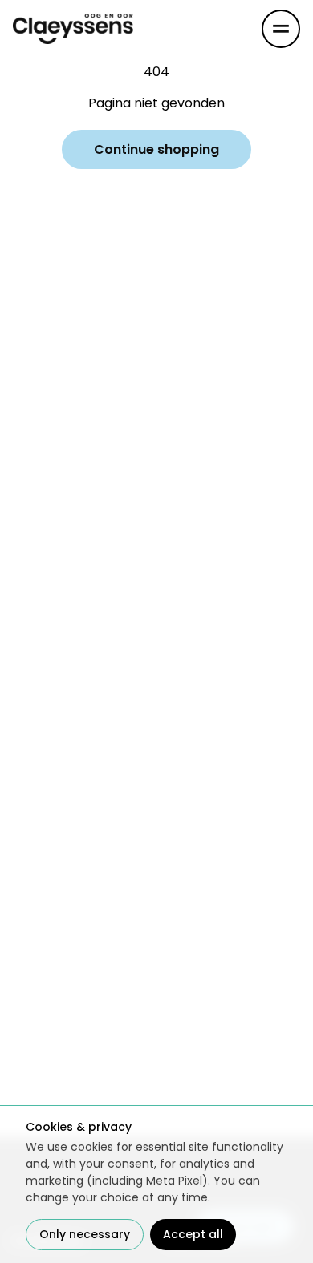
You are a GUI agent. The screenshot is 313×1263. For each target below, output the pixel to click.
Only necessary (84, 1234)
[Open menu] (281, 29)
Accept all (193, 1234)
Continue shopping (156, 149)
